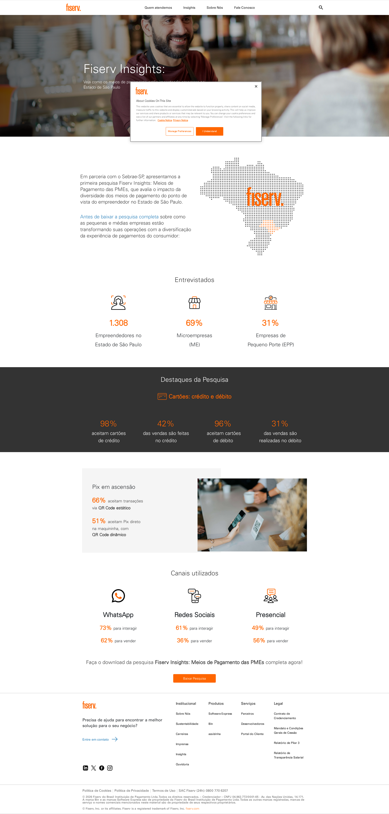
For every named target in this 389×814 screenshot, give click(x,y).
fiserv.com (192, 808)
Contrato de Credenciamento (285, 716)
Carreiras (182, 734)
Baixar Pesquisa (194, 678)
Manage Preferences (179, 131)
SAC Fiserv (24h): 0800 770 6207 (203, 790)
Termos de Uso (163, 790)
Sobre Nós (183, 713)
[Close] (256, 86)
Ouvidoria (182, 764)
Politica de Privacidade (131, 790)
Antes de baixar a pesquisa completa (119, 216)
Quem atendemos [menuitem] (158, 7)
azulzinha (214, 734)
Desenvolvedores (252, 724)
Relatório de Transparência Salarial (289, 755)
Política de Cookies (96, 790)
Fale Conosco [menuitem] (244, 7)
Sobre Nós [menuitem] (215, 7)
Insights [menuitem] (189, 7)
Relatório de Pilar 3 (286, 743)
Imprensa (182, 744)
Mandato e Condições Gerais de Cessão (288, 730)
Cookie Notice (165, 120)
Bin (210, 724)
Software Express (220, 713)
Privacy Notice (180, 120)
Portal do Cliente (252, 734)
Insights (181, 754)
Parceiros (247, 713)
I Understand (209, 131)
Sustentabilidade (187, 724)
